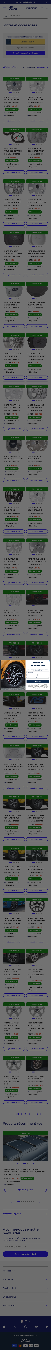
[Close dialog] (49, 661)
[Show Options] (48, 678)
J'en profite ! (38, 681)
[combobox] (38, 678)
